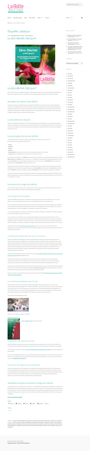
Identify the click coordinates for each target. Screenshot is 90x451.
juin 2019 (70, 140)
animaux (15, 422)
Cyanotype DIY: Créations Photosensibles (73, 43)
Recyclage (47, 420)
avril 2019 (70, 144)
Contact (47, 17)
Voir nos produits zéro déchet (15, 397)
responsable (33, 425)
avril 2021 (70, 118)
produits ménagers (12, 425)
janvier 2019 (70, 152)
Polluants (60, 423)
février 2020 (70, 130)
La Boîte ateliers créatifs (38, 420)
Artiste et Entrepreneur (22, 420)
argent (18, 422)
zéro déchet (10, 427)
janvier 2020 (70, 133)
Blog (25, 17)
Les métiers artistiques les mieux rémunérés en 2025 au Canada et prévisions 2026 (75, 48)
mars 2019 (70, 147)
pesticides (50, 423)
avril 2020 (70, 126)
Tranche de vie (53, 420)
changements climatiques (37, 422)
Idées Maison (30, 420)
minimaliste (41, 423)
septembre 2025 (71, 80)
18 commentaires (29, 35)
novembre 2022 (71, 109)
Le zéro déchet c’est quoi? (22, 38)
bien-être (22, 422)
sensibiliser (52, 425)
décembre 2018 (71, 154)
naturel (46, 423)
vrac (61, 425)
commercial (46, 422)
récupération (19, 425)
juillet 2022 (70, 116)
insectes (36, 423)
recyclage (25, 425)
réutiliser (44, 425)
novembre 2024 (71, 88)
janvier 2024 (70, 102)
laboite (22, 35)
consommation (58, 422)
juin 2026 (70, 73)
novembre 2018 (71, 156)
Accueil (9, 17)
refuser (29, 425)
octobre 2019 (70, 135)
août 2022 (70, 114)
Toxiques (58, 425)
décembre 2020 (71, 121)
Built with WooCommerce (23, 443)
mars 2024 (70, 97)
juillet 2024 (70, 90)
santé (48, 425)
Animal (14, 420)
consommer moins (12, 423)
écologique (18, 423)
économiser (24, 423)
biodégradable (28, 422)
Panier (39, 17)
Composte (52, 422)
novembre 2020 (71, 123)
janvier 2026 (70, 78)
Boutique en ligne (17, 17)
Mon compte (32, 17)
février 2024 (70, 99)
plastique (55, 423)
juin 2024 (70, 92)
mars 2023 (70, 104)
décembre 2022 (71, 106)
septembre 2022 (71, 111)
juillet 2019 (70, 137)
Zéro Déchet (59, 420)
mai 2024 (70, 95)
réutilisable (39, 425)
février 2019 (70, 149)
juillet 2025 (70, 85)
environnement (30, 423)
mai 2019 (70, 142)
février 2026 (70, 76)
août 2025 (70, 83)
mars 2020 (70, 128)
